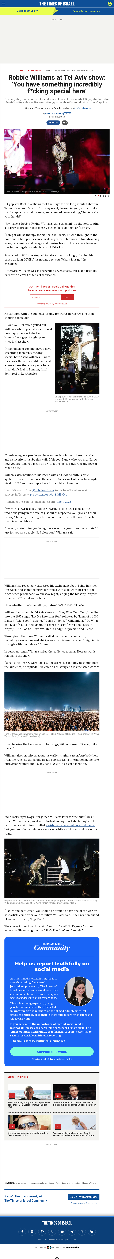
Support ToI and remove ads (86, 11)
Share (55, 123)
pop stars (76, 1183)
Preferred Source (82, 108)
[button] (110, 4)
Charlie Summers (54, 114)
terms (64, 304)
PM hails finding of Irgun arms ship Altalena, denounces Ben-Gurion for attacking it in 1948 (29, 1104)
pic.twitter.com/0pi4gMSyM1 (48, 494)
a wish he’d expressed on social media (70, 825)
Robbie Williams (89, 1183)
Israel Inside (20, 1183)
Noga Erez (66, 1183)
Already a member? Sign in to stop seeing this (52, 1059)
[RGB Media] (51, 1247)
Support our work (52, 1052)
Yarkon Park (54, 1183)
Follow (67, 114)
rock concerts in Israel (37, 1183)
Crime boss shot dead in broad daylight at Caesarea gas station (28, 1134)
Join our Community (27, 11)
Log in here (92, 1203)
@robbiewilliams (43, 490)
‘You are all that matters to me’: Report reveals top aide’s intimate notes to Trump (73, 1134)
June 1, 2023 (63, 501)
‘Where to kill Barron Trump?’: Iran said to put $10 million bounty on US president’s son (74, 1103)
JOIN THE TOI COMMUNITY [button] (83, 1197)
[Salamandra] (72, 1247)
